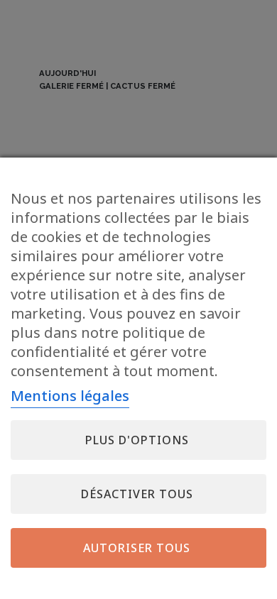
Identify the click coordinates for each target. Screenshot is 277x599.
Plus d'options (137, 440)
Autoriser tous (136, 548)
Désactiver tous (137, 494)
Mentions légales (70, 395)
